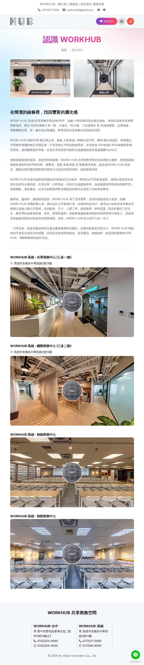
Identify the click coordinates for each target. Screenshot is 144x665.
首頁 (64, 50)
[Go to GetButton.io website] (135, 661)
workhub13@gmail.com (80, 9)
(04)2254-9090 (47, 641)
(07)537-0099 (50, 9)
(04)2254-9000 (47, 645)
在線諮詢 (107, 21)
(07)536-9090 (92, 645)
